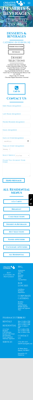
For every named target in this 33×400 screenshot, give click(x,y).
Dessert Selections (16, 47)
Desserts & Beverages (9, 334)
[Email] (31, 203)
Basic (19, 273)
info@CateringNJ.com (25, 343)
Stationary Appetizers (9, 338)
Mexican (20, 276)
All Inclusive (21, 270)
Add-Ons (20, 272)
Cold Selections (7, 332)
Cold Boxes (21, 289)
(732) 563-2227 (23, 342)
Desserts (20, 303)
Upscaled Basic (22, 279)
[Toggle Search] (24, 3)
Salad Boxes (21, 292)
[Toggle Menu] (29, 3)
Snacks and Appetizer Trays (24, 308)
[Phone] (31, 199)
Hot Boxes (21, 291)
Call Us (16, 91)
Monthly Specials (23, 306)
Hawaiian (20, 275)
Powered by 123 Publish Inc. (22, 354)
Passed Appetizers (8, 337)
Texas (19, 278)
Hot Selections (7, 335)
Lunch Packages (22, 305)
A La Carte (6, 329)
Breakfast (20, 302)
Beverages (16, 52)
